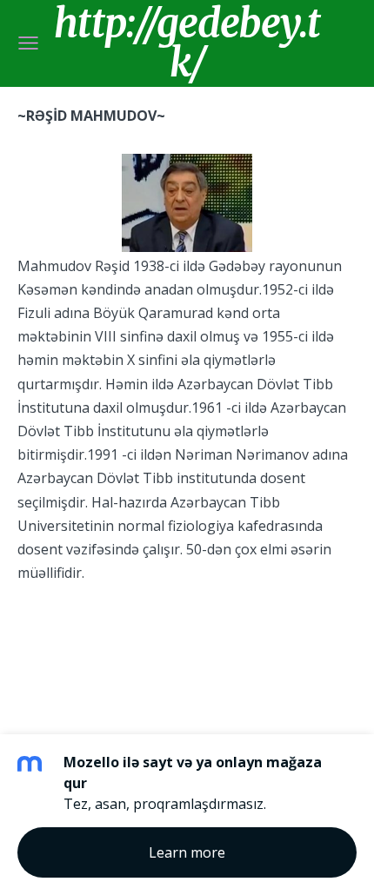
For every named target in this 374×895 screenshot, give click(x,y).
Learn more (187, 852)
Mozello (68, 630)
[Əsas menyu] (28, 43)
